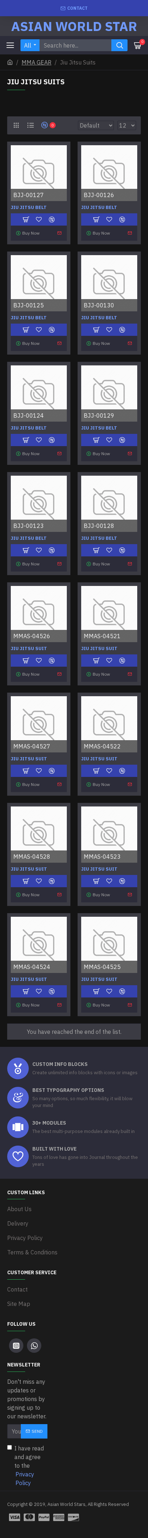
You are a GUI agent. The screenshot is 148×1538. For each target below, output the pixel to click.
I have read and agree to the (29, 1465)
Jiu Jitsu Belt (29, 207)
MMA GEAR (36, 62)
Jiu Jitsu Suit (29, 649)
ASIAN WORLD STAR (74, 26)
